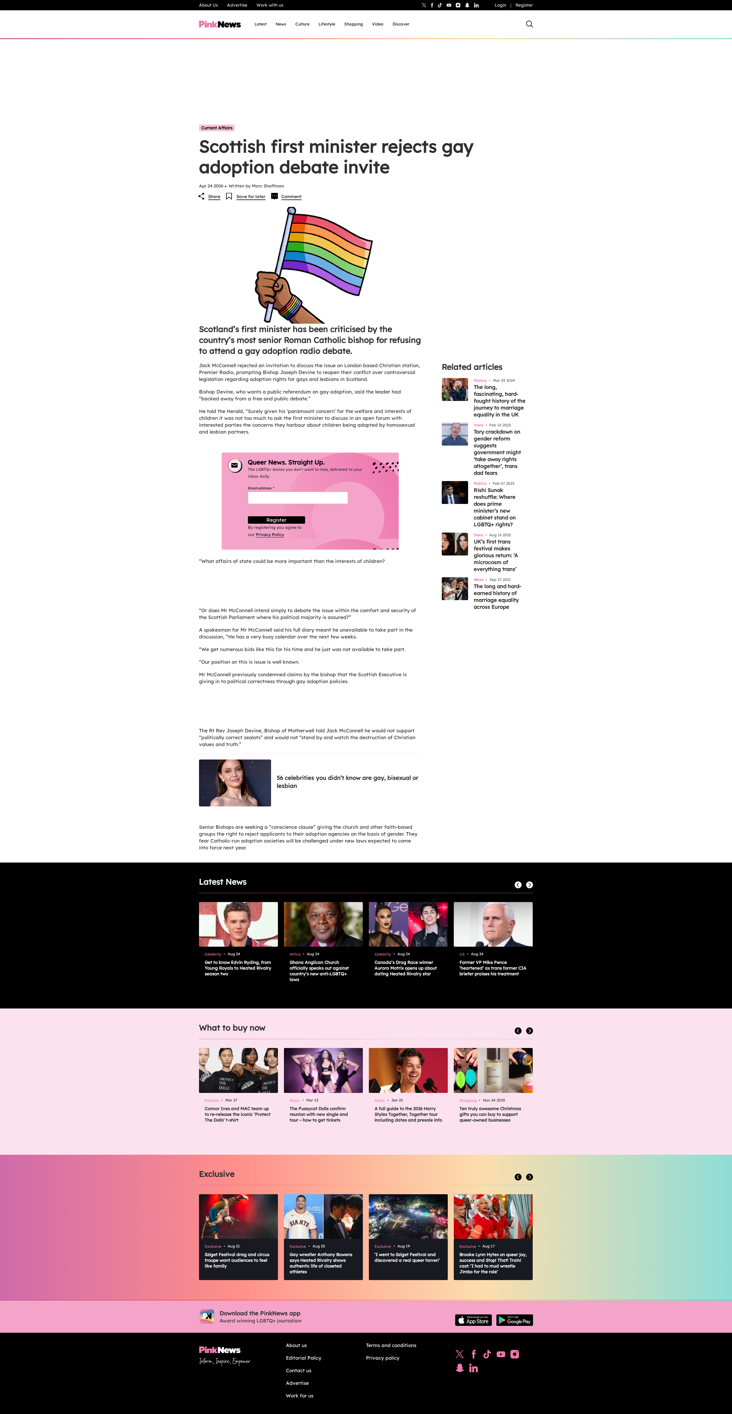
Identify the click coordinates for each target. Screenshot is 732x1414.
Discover (401, 24)
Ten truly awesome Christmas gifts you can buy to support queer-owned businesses (490, 1114)
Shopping (353, 24)
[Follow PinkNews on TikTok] (487, 1355)
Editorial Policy (303, 1358)
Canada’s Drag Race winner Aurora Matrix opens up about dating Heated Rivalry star (406, 968)
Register (524, 5)
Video (377, 24)
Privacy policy (382, 1358)
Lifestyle (327, 24)
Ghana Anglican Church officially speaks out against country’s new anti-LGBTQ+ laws (319, 971)
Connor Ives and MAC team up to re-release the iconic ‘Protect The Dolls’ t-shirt (237, 1114)
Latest (260, 24)
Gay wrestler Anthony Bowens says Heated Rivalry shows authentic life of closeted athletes (321, 1263)
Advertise (237, 5)
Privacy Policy (270, 534)
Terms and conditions (391, 1345)
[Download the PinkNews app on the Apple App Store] (473, 1320)
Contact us (298, 1370)
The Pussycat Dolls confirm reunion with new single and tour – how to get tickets (319, 1114)
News (281, 24)
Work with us (269, 5)
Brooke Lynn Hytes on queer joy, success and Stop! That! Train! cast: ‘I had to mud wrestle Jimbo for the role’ (493, 1263)
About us (296, 1345)
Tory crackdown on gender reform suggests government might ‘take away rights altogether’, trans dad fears (497, 452)
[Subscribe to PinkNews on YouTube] (501, 1355)
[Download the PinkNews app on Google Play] (514, 1320)
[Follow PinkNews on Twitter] (459, 1355)
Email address (268, 488)
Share (214, 196)
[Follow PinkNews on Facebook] (473, 1355)
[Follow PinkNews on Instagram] (514, 1355)
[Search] (529, 24)
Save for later (250, 196)
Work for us (299, 1396)
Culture (302, 24)
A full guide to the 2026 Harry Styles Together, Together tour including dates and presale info (408, 1114)
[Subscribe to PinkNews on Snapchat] (459, 1369)
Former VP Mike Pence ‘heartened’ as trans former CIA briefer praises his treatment (493, 968)
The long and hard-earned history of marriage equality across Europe (497, 596)
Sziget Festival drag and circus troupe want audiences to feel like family (237, 1260)
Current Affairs (216, 127)
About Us (208, 5)
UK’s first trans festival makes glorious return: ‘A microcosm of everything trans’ (496, 555)
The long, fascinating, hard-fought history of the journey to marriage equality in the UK (500, 401)
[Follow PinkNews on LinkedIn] (476, 5)
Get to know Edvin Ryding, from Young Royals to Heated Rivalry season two (238, 968)
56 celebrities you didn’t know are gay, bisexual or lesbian (347, 781)
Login (500, 5)
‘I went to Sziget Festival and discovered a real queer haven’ (407, 1257)
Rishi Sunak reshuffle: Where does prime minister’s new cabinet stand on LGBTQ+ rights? (495, 507)
